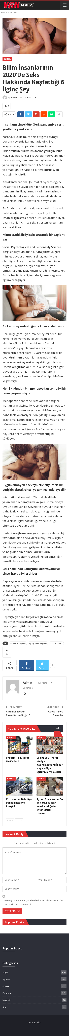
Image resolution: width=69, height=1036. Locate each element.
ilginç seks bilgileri (38, 643)
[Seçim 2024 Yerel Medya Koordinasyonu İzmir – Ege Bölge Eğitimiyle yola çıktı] (50, 745)
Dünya (6, 986)
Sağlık (6, 972)
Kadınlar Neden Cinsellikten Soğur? (18, 713)
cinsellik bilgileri (17, 643)
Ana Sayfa (34, 1022)
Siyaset (6, 979)
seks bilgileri (56, 643)
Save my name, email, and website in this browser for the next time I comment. (33, 902)
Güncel (7, 59)
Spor (5, 1006)
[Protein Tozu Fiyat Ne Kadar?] (19, 745)
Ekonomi (7, 993)
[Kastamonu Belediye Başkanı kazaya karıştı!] (19, 786)
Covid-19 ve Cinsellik (55, 713)
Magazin (7, 1000)
